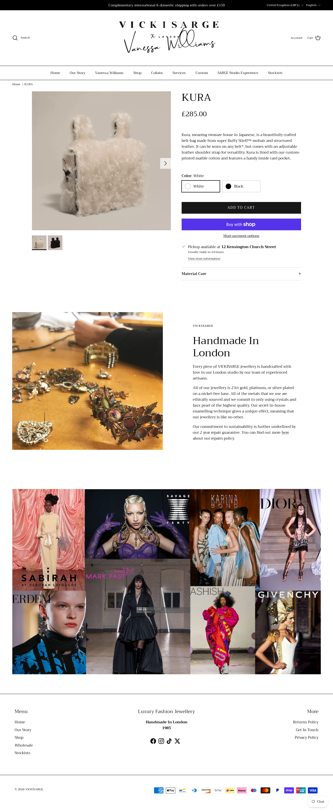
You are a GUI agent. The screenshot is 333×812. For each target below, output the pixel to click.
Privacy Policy (306, 737)
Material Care (194, 274)
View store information (204, 258)
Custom (202, 73)
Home (55, 73)
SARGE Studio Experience (238, 73)
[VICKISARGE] (166, 38)
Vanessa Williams (109, 73)
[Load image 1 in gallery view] (101, 161)
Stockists (275, 73)
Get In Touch (307, 730)
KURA (28, 84)
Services (179, 73)
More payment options (241, 236)
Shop (137, 73)
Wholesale (24, 745)
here (285, 432)
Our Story (77, 73)
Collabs (157, 73)
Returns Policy (305, 722)
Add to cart (241, 207)
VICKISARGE (34, 789)
